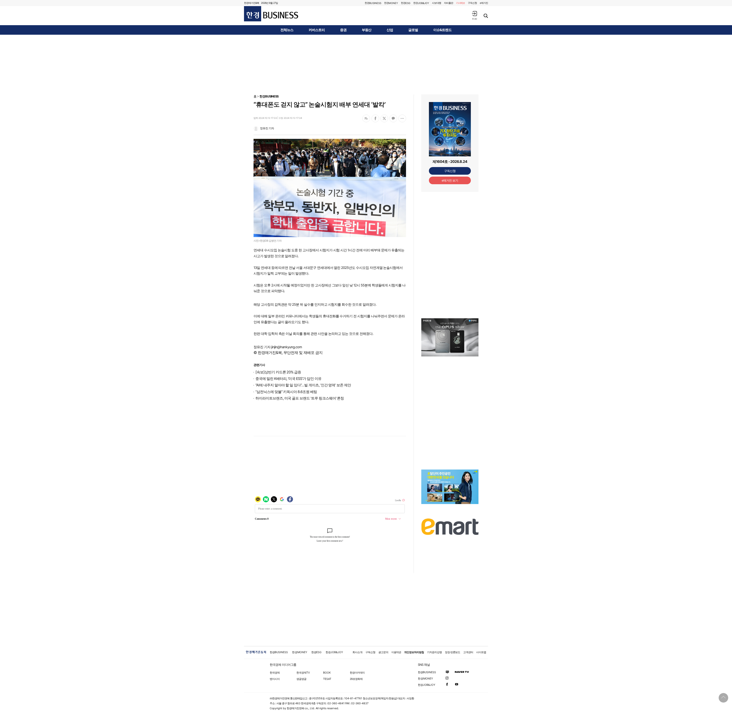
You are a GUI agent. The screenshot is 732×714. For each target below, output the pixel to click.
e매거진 (484, 2)
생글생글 (301, 678)
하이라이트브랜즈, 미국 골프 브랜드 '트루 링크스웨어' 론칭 (299, 398)
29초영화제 (356, 678)
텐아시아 (275, 678)
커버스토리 (317, 30)
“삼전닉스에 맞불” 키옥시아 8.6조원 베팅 (286, 392)
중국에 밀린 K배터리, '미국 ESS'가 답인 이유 (288, 378)
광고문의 (383, 652)
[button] (474, 15)
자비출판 (448, 2)
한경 (373, 3)
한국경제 (275, 672)
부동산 (367, 30)
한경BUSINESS (269, 96)
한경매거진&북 (251, 2)
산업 (390, 30)
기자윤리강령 (434, 652)
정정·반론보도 (452, 652)
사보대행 (436, 2)
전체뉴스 (286, 30)
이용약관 (396, 652)
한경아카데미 (357, 672)
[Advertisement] (366, 64)
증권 (343, 30)
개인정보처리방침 (414, 652)
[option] (449, 337)
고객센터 (468, 652)
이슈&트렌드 (442, 30)
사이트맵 (481, 652)
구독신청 (472, 2)
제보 (460, 2)
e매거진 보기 (450, 180)
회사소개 (357, 652)
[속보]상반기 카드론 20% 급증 (278, 372)
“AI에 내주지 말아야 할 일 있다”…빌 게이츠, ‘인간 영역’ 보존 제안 (303, 385)
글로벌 (413, 30)
